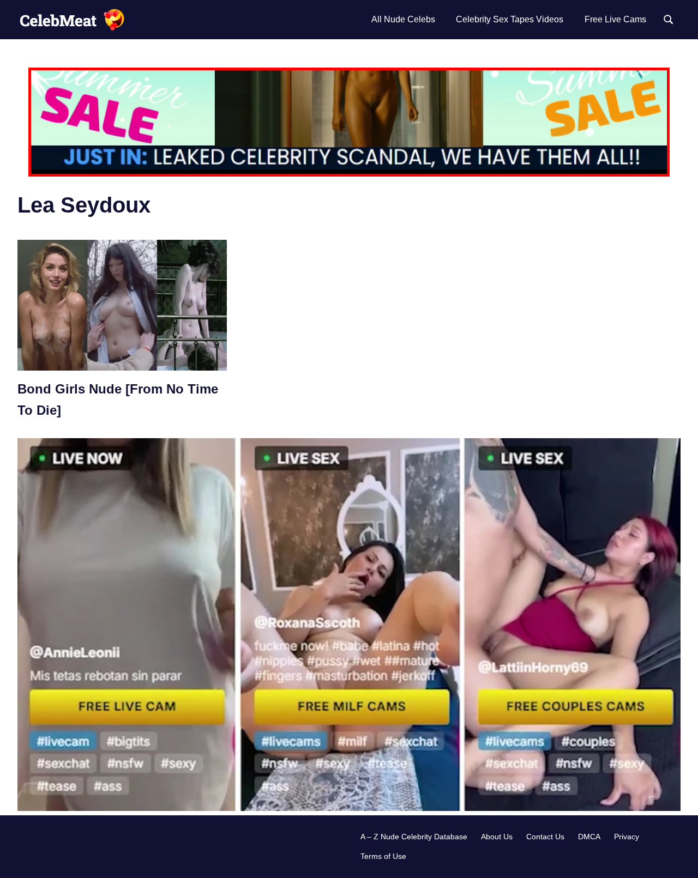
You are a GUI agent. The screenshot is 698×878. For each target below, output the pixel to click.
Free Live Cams (615, 19)
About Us (497, 836)
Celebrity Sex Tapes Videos (509, 19)
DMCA (589, 836)
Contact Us (545, 836)
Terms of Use (383, 856)
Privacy (626, 836)
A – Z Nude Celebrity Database (413, 836)
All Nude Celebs (403, 19)
